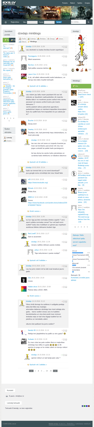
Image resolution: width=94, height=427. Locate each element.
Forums (65, 3)
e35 (29, 179)
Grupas (87, 3)
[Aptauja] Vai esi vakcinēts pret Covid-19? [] (9, 62)
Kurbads (31, 339)
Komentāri (74, 278)
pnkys (37, 250)
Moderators (87, 406)
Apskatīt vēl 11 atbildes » (39, 86)
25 (51, 371)
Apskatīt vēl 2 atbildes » (38, 365)
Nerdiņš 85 (32, 330)
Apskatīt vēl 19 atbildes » (39, 162)
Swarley (31, 129)
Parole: (41, 22)
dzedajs (29, 46)
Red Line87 (32, 233)
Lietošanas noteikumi (83, 424)
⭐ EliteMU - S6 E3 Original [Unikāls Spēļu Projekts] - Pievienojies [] (9, 88)
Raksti (72, 3)
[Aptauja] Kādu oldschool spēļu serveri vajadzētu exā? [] (9, 101)
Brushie (30, 120)
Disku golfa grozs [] (7, 111)
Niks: (25, 22)
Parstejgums (32, 56)
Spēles (79, 3)
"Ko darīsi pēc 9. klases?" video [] (9, 54)
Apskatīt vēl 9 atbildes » (38, 260)
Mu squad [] (9, 69)
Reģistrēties (15, 22)
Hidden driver (32, 287)
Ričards (30, 188)
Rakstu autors (85, 406)
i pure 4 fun (32, 74)
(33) (90, 69)
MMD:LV (31, 197)
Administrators (89, 406)
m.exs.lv (62, 424)
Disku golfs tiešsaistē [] (7, 76)
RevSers (31, 65)
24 (47, 371)
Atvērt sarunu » (35, 211)
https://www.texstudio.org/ (38, 183)
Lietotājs (82, 406)
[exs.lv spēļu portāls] (10, 3)
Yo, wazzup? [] (8, 46)
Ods (29, 278)
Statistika (70, 424)
